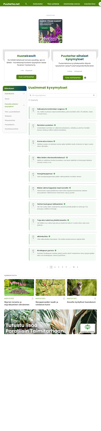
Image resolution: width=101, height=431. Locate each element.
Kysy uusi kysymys (26, 77)
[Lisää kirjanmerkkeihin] (32, 298)
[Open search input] (26, 4)
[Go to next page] (77, 267)
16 (73, 267)
